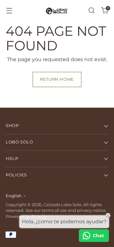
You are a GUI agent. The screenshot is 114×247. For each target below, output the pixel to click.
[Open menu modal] (9, 10)
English (14, 195)
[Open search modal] (91, 10)
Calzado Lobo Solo (62, 204)
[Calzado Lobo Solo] (57, 11)
